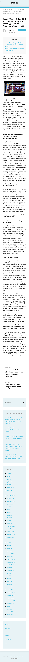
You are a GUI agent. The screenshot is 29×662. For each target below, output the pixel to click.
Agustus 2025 (10, 504)
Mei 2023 (9, 578)
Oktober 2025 (10, 498)
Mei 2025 (9, 512)
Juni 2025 (9, 509)
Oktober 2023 (10, 565)
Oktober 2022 (10, 598)
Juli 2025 (9, 507)
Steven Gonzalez (11, 30)
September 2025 (11, 501)
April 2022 (9, 606)
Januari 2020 (10, 614)
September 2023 (11, 567)
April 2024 (9, 548)
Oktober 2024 (10, 531)
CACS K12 (14, 3)
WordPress (15, 656)
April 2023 (9, 581)
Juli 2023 (9, 573)
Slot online (8, 639)
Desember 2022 (11, 592)
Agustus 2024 (10, 537)
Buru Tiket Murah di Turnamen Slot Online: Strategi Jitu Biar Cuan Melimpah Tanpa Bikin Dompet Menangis (14, 420)
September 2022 (11, 601)
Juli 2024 (9, 540)
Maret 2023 (9, 584)
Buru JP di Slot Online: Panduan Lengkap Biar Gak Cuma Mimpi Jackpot (13, 429)
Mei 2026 (9, 479)
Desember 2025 (11, 493)
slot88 (7, 624)
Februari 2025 (10, 520)
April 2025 (9, 515)
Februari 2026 (10, 487)
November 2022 (11, 595)
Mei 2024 (9, 545)
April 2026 (9, 482)
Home (10, 9)
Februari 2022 (10, 612)
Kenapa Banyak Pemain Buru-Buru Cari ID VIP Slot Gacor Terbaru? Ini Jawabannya (14, 438)
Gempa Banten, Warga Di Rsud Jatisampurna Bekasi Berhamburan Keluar (14, 44)
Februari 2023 (10, 587)
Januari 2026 (10, 490)
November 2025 (11, 496)
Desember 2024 (11, 526)
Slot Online (16, 9)
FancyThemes (14, 658)
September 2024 (11, 534)
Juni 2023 (9, 576)
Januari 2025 (10, 523)
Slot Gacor (8, 628)
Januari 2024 (10, 556)
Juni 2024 (9, 542)
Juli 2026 (9, 476)
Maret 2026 (9, 484)
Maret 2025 (9, 518)
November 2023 (11, 562)
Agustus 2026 (10, 473)
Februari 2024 (10, 554)
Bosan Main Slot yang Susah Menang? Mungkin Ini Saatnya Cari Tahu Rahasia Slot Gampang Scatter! (13, 447)
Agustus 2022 (10, 603)
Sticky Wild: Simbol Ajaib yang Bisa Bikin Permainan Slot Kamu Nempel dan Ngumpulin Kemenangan (14, 456)
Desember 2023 (11, 559)
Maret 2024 (9, 551)
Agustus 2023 (10, 570)
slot (6, 643)
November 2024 (11, 529)
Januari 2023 (10, 589)
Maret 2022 (9, 609)
